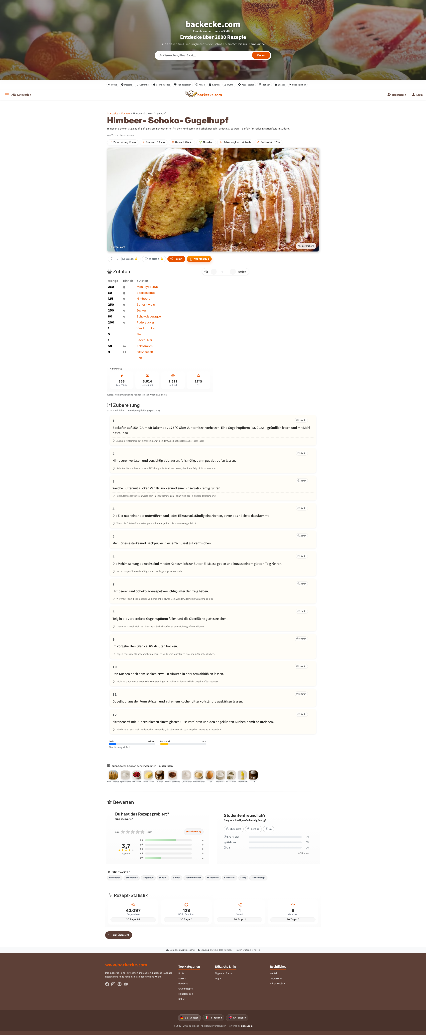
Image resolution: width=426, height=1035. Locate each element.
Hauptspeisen (184, 84)
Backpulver (144, 340)
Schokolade (132, 877)
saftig (243, 877)
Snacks (281, 84)
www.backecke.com (126, 965)
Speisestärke (145, 292)
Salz (139, 358)
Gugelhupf (148, 877)
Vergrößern (308, 246)
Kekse (202, 84)
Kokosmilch (144, 346)
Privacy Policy (277, 983)
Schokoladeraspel (149, 316)
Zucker (141, 310)
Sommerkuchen (194, 877)
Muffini (230, 84)
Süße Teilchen (299, 84)
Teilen (178, 259)
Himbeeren (144, 298)
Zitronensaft (144, 352)
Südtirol (163, 877)
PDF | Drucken (124, 258)
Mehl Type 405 (147, 286)
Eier (139, 334)
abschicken (192, 831)
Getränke (144, 84)
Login (218, 978)
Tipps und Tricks (223, 973)
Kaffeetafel (229, 877)
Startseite (112, 113)
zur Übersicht (121, 935)
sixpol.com (247, 1026)
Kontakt (274, 973)
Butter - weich (146, 304)
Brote (114, 84)
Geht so (255, 829)
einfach (176, 877)
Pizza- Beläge (247, 84)
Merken (154, 258)
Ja (270, 829)
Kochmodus (201, 258)
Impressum (276, 978)
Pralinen (266, 84)
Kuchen (216, 84)
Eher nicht (235, 829)
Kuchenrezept (258, 877)
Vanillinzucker (146, 328)
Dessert (128, 84)
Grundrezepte (163, 84)
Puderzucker (145, 322)
